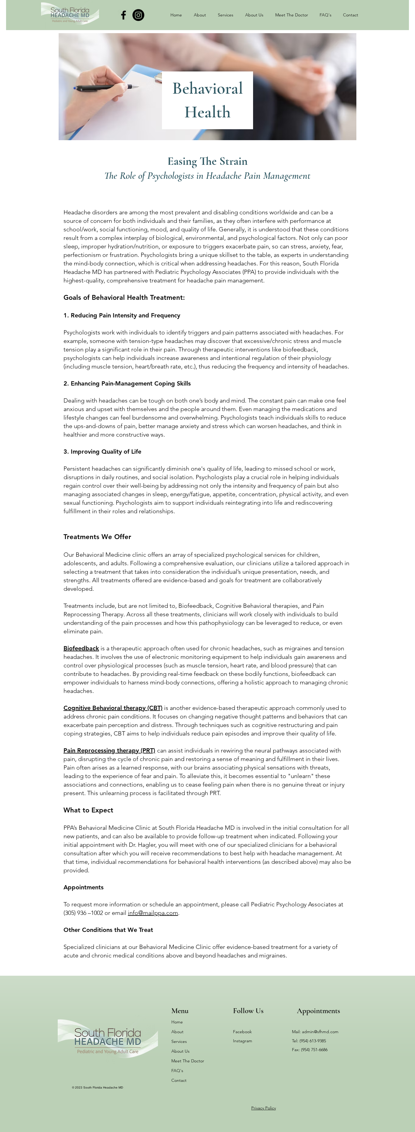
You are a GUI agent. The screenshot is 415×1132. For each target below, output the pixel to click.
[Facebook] (123, 15)
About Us (180, 1051)
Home (177, 1022)
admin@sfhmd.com (320, 1031)
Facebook (242, 1031)
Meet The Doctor (187, 1061)
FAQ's (177, 1070)
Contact (179, 1080)
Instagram (242, 1041)
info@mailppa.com (153, 912)
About (177, 1031)
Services (179, 1041)
